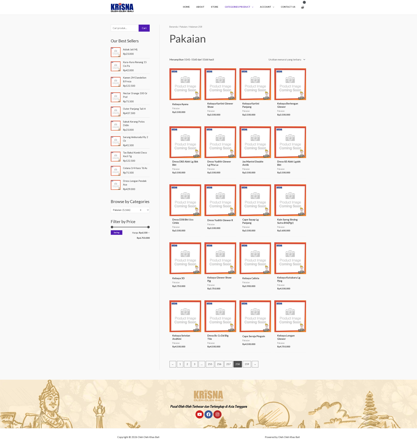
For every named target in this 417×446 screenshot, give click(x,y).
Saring (116, 232)
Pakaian (183, 26)
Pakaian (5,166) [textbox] (127, 209)
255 (210, 364)
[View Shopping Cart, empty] (302, 7)
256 (219, 364)
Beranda (173, 26)
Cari (144, 28)
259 (247, 364)
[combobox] (130, 210)
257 (228, 364)
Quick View (185, 97)
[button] (239, 6)
